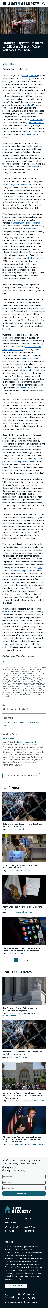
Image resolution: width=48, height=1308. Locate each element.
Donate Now (16, 1286)
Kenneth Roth (38, 1101)
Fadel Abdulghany (22, 1101)
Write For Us (11, 1227)
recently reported (30, 75)
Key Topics (29, 1218)
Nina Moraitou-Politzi (36, 1144)
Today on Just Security (15, 1170)
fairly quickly (34, 258)
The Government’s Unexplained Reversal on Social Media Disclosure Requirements (22, 949)
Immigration (19, 722)
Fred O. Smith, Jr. (21, 829)
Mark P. (8, 738)
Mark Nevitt (10, 64)
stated (30, 105)
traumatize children (30, 358)
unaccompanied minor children (26, 223)
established (31, 229)
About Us (10, 1218)
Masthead (10, 1223)
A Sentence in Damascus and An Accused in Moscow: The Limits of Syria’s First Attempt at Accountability (23, 1095)
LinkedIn (29, 742)
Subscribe (22, 1193)
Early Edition (10, 1167)
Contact (9, 1231)
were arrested (36, 120)
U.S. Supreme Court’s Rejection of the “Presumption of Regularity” (20, 1009)
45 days (40, 308)
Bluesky (19, 742)
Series (26, 1223)
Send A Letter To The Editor (23, 775)
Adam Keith (19, 1144)
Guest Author (7, 722)
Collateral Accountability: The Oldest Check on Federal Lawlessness (22, 825)
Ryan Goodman (21, 1013)
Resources (29, 1227)
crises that (15, 582)
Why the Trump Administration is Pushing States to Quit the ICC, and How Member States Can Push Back (21, 1139)
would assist (32, 167)
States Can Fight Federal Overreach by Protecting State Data (20, 866)
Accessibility (32, 1302)
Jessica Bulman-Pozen (24, 912)
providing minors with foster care (20, 184)
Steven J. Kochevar (22, 871)
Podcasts (28, 1231)
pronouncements (23, 388)
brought (37, 517)
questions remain (36, 122)
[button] (43, 3)
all (15, 93)
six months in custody (32, 370)
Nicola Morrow (20, 953)
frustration (7, 612)
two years (28, 373)
